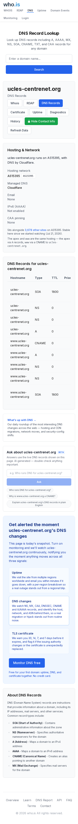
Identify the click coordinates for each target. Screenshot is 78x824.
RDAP (20, 10)
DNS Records (51, 103)
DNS (30, 10)
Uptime (41, 10)
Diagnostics (58, 112)
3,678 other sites (35, 229)
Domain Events (60, 10)
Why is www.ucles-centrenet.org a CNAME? (32, 496)
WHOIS (8, 10)
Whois (15, 103)
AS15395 (28, 175)
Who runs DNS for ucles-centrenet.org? (30, 490)
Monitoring (10, 18)
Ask (39, 481)
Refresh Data (19, 130)
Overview (12, 800)
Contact (45, 806)
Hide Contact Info (43, 121)
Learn (27, 800)
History (15, 121)
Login (25, 18)
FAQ (69, 800)
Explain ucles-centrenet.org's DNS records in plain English (39, 504)
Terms (31, 806)
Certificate (18, 112)
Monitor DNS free (26, 663)
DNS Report (44, 800)
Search (39, 69)
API (59, 800)
